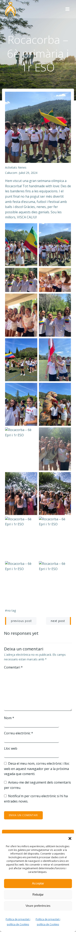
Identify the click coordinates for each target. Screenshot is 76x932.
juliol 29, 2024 (28, 173)
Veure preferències (38, 905)
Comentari (13, 667)
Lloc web (10, 748)
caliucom (11, 173)
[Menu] (67, 9)
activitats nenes (15, 167)
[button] (70, 838)
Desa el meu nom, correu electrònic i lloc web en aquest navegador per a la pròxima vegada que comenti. (36, 768)
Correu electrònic (18, 733)
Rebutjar (38, 894)
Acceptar (38, 883)
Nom (9, 718)
